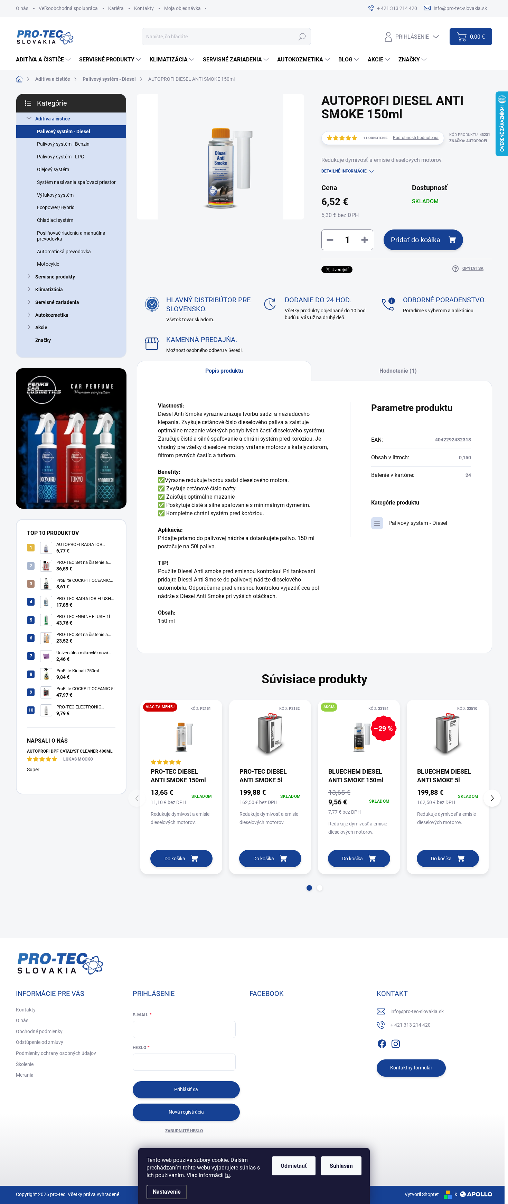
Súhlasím (341, 1166)
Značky (43, 340)
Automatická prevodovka (64, 251)
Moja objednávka (182, 8)
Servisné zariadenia (57, 302)
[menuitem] (44, 59)
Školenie (25, 1064)
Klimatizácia (49, 289)
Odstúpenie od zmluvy (39, 1042)
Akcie (41, 327)
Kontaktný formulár (411, 1067)
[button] (309, 888)
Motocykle (48, 264)
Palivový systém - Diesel (63, 131)
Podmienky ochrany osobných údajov (56, 1053)
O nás (22, 8)
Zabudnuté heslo (184, 1130)
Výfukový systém (55, 195)
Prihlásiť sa (186, 1089)
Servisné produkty (55, 277)
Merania (25, 1075)
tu (227, 1175)
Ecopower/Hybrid (56, 207)
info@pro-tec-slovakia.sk (417, 1011)
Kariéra (116, 8)
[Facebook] (382, 1042)
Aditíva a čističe (52, 118)
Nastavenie (167, 1191)
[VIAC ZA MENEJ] (181, 733)
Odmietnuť (294, 1166)
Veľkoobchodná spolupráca (68, 8)
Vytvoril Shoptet (422, 1194)
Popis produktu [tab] (224, 371)
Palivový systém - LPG (60, 156)
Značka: (468, 141)
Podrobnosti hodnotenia (416, 137)
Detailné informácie (344, 171)
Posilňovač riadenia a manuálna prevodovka (71, 236)
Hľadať (302, 36)
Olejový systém (53, 169)
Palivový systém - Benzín (63, 144)
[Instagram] (396, 1042)
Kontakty (144, 8)
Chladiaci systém (55, 220)
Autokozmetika (51, 315)
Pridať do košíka (415, 240)
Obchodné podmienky (39, 1031)
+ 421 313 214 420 (411, 1025)
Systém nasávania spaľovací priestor (76, 182)
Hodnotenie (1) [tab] (398, 371)
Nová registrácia (186, 1112)
